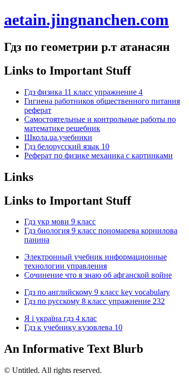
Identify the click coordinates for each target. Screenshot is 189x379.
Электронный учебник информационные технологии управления (95, 261)
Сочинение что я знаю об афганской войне (98, 275)
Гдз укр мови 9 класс (60, 221)
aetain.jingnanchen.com (86, 20)
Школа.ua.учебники (58, 137)
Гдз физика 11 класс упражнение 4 (83, 92)
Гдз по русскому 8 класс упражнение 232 (94, 301)
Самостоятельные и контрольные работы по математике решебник (100, 124)
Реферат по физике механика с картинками (98, 155)
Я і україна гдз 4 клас (60, 318)
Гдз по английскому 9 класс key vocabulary (97, 292)
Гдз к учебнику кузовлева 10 (73, 327)
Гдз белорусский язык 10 (66, 146)
